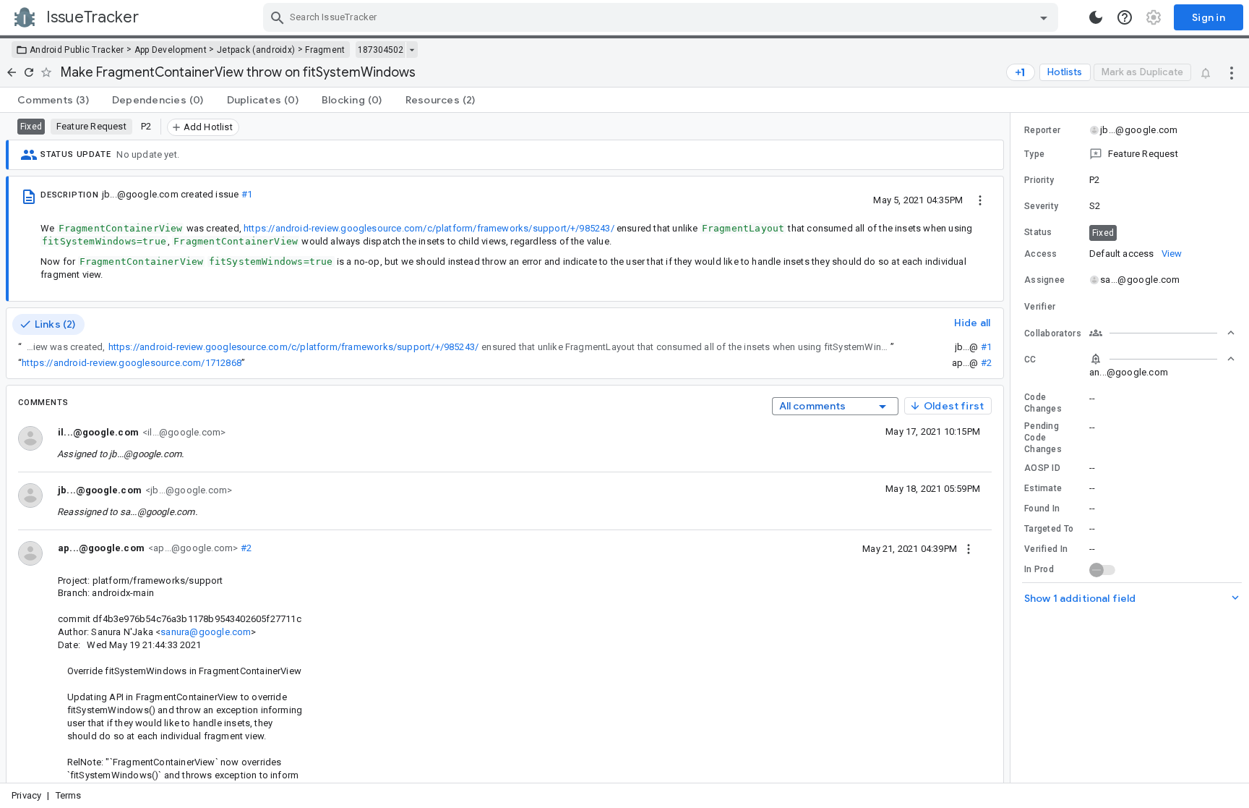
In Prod (1039, 569)
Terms (69, 795)
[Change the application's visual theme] (1095, 17)
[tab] (53, 100)
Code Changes (1043, 403)
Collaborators (1052, 333)
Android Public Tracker (77, 50)
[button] (1129, 154)
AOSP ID (1042, 468)
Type (1034, 154)
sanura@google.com (205, 631)
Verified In (1046, 549)
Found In (1042, 508)
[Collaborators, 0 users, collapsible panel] (1162, 332)
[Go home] (11, 72)
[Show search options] (1043, 17)
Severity (1041, 206)
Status (1038, 232)
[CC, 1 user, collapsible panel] (1162, 358)
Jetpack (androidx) (256, 50)
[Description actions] (980, 199)
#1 (246, 194)
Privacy (26, 795)
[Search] (277, 17)
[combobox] (662, 17)
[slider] (1013, 448)
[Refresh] (29, 72)
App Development (170, 50)
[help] (1124, 17)
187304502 (380, 50)
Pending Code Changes (1043, 437)
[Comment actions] (968, 548)
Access (1040, 254)
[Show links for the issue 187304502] (411, 50)
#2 (986, 362)
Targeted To (1048, 529)
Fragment (325, 50)
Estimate (1043, 488)
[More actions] (1231, 72)
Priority (1039, 180)
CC (1030, 359)
